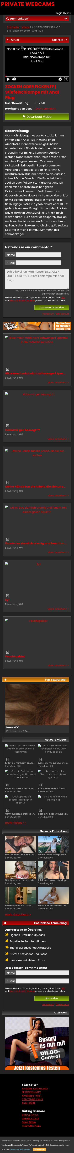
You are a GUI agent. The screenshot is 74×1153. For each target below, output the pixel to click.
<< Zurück (13, 40)
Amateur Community (35, 1088)
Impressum (48, 313)
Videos (25, 27)
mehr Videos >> (15, 823)
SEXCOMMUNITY (31, 1092)
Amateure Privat (31, 1095)
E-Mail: (11, 263)
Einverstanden (39, 1149)
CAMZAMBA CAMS (32, 1099)
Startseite (13, 27)
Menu (67, 13)
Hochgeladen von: (18, 109)
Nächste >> (59, 40)
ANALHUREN (28, 1103)
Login (59, 13)
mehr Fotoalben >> (18, 914)
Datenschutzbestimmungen (22, 300)
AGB (63, 297)
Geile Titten (29, 1122)
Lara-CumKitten (44, 109)
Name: (11, 255)
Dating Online (30, 1115)
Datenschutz (62, 313)
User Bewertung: (17, 103)
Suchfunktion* (19, 19)
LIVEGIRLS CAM (30, 1118)
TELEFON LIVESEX (31, 1125)
